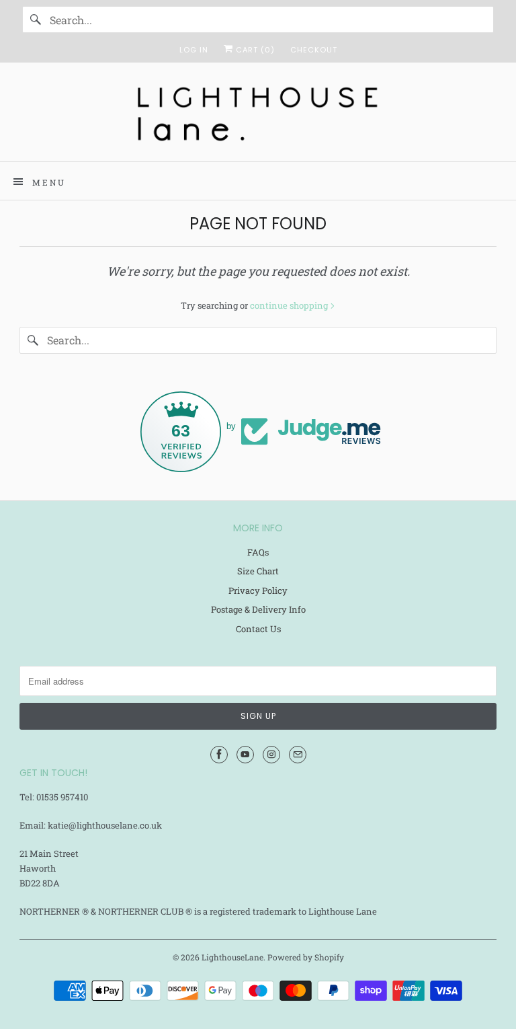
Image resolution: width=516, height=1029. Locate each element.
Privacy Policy (258, 590)
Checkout (313, 49)
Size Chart (258, 571)
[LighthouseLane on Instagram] (271, 754)
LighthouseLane (232, 957)
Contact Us (258, 629)
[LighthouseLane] (258, 117)
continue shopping (290, 305)
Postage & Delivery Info (258, 609)
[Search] (35, 19)
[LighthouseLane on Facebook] (219, 754)
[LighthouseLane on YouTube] (245, 754)
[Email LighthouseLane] (297, 754)
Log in (193, 49)
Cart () (254, 49)
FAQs (258, 552)
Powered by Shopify (305, 957)
